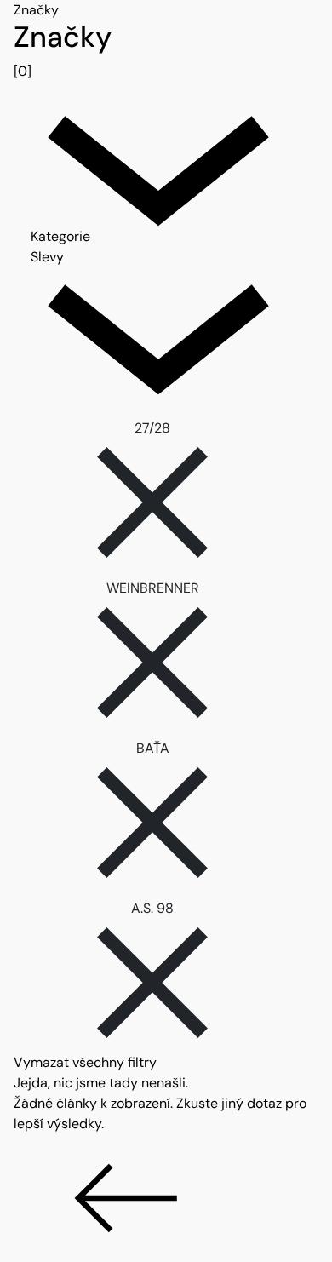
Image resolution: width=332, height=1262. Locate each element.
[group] (166, 51)
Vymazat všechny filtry (85, 1062)
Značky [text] (36, 10)
